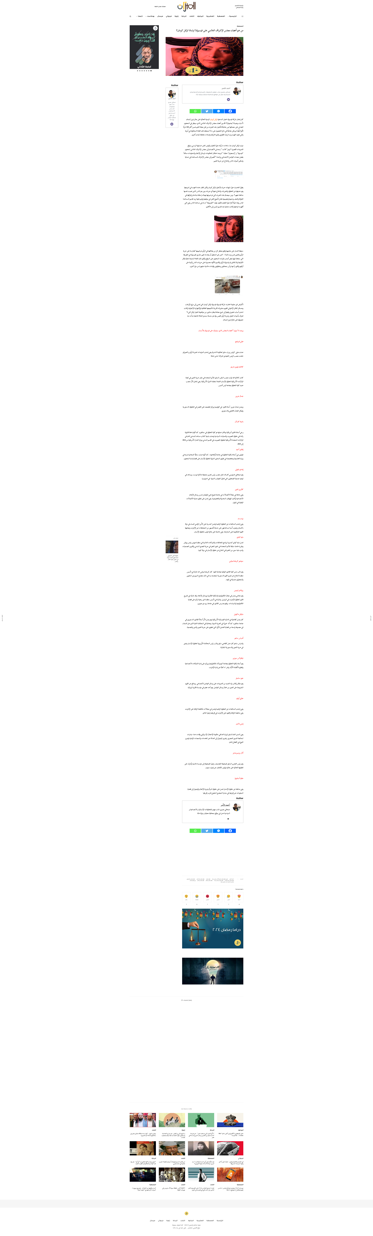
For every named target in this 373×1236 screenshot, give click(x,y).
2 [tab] (148, 70)
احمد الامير (232, 879)
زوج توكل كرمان (193, 880)
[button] (212, 963)
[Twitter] (207, 111)
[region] (212, 971)
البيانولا (240, 1130)
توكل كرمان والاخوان (200, 879)
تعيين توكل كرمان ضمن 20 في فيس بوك (220, 879)
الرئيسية (220, 1221)
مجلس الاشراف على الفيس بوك (227, 882)
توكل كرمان (208, 879)
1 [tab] (151, 70)
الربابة (212, 1130)
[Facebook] (230, 111)
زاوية (183, 1130)
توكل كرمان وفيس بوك (218, 880)
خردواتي (240, 1158)
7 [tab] (137, 70)
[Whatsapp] (195, 111)
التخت (154, 1130)
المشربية (200, 1221)
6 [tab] (139, 70)
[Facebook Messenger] (218, 111)
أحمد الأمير (172, 99)
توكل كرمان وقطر (209, 880)
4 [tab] (144, 70)
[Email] (228, 99)
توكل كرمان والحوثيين (191, 879)
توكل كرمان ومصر (200, 880)
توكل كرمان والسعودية (229, 880)
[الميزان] (186, 7)
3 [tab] (146, 70)
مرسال (152, 1221)
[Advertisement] (212, 854)
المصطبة (240, 26)
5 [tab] (142, 70)
